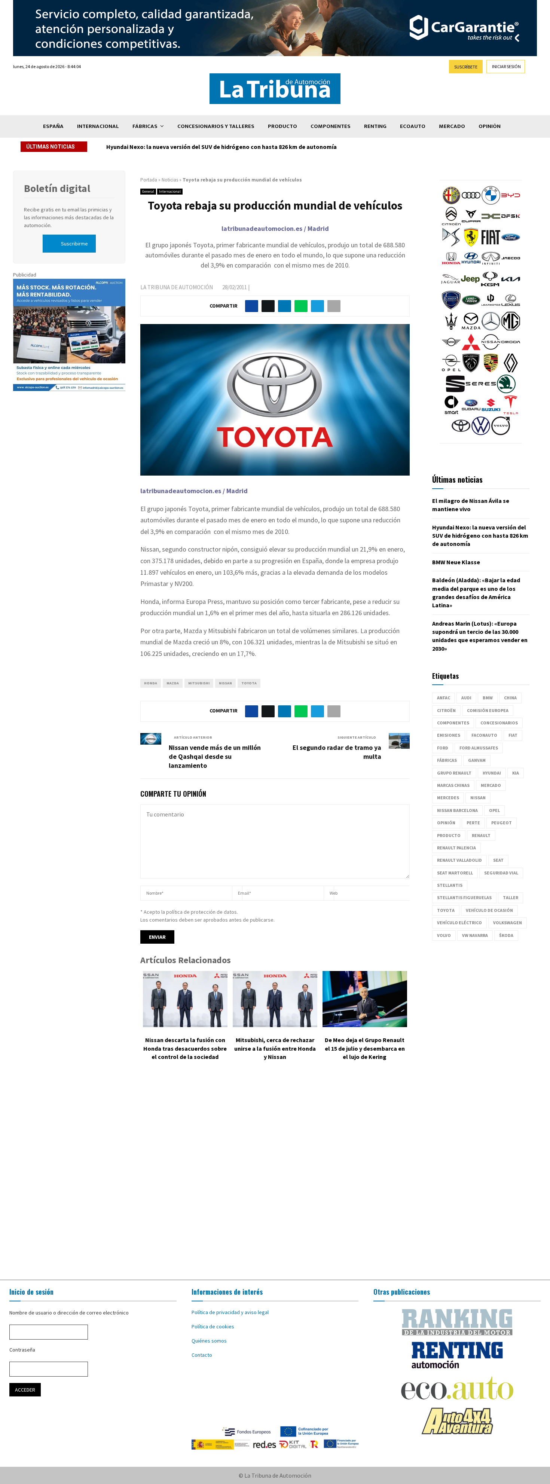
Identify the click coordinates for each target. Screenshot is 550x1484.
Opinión (490, 126)
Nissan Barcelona (457, 810)
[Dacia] (491, 223)
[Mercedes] (491, 328)
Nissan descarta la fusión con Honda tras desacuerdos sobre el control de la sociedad (185, 1048)
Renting (375, 126)
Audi (466, 697)
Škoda (506, 935)
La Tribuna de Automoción (176, 287)
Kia (515, 773)
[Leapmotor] (491, 307)
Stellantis (449, 885)
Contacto (202, 1355)
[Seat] (455, 391)
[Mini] (451, 349)
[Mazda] (471, 328)
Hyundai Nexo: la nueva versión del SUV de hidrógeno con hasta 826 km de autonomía (480, 535)
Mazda (172, 683)
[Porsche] (491, 370)
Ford (442, 748)
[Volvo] (500, 433)
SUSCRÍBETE (465, 67)
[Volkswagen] (480, 433)
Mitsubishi (199, 683)
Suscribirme (74, 243)
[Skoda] (506, 391)
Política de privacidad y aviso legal (230, 1312)
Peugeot (501, 822)
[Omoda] (510, 349)
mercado (491, 785)
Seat (498, 860)
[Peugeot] (471, 370)
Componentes (331, 126)
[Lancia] (451, 307)
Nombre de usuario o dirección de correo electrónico (69, 1312)
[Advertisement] (275, 1175)
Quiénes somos (209, 1340)
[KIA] (511, 286)
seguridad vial (501, 873)
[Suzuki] (491, 412)
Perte (473, 822)
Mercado (452, 126)
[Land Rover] (471, 307)
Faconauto (484, 735)
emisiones (448, 735)
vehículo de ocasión (489, 910)
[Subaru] (471, 412)
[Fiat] (491, 244)
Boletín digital (57, 188)
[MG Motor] (510, 328)
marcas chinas (453, 785)
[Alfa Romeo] (451, 202)
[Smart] (451, 412)
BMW (488, 697)
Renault (481, 835)
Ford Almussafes (478, 748)
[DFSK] (510, 223)
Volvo (444, 935)
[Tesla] (510, 412)
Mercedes (448, 797)
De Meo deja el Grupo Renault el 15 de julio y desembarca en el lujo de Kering (365, 1048)
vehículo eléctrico (459, 922)
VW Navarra (475, 935)
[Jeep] (470, 286)
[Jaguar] (450, 286)
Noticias (170, 180)
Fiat (512, 735)
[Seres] (481, 391)
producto (449, 835)
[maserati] (451, 328)
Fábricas (145, 126)
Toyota (249, 683)
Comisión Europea (487, 710)
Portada (148, 180)
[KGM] (490, 286)
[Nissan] (491, 349)
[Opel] (451, 370)
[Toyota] (461, 433)
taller (510, 897)
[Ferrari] (471, 244)
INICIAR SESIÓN (506, 66)
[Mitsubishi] (471, 349)
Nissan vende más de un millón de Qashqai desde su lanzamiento (215, 756)
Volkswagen (507, 922)
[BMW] (491, 202)
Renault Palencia (456, 848)
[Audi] (471, 202)
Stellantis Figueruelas (464, 897)
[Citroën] (451, 223)
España (53, 126)
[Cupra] (471, 223)
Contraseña (22, 1349)
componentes (453, 723)
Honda (150, 683)
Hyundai (492, 773)
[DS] (451, 244)
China (510, 697)
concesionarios (499, 723)
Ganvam (477, 760)
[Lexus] (510, 307)
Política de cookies (213, 1326)
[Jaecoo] (510, 265)
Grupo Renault (454, 773)
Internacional (98, 126)
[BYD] (510, 202)
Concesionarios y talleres (215, 126)
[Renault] (510, 370)
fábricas (447, 760)
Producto (282, 126)
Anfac (443, 697)
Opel (494, 810)
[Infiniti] (491, 265)
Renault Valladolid (459, 860)
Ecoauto (412, 126)
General (148, 191)
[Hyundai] (471, 265)
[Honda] (451, 265)
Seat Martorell (455, 873)
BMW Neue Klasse (130, 146)
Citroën (446, 710)
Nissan (225, 683)
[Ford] (510, 244)
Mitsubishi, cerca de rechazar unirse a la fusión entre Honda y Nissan (275, 1048)
